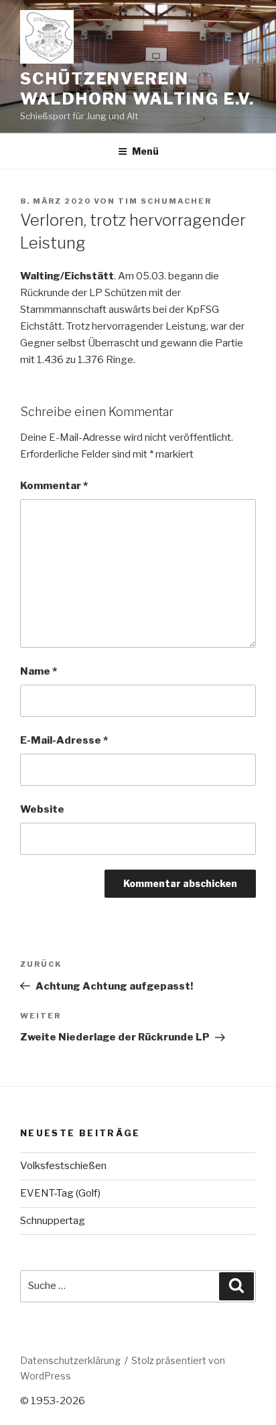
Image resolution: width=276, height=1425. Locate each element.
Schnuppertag (52, 1221)
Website (42, 809)
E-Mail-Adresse (64, 740)
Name (38, 671)
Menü (145, 151)
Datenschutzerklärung (70, 1360)
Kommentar (54, 486)
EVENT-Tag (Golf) (60, 1193)
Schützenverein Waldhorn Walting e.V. (137, 89)
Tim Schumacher (165, 201)
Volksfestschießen (63, 1166)
